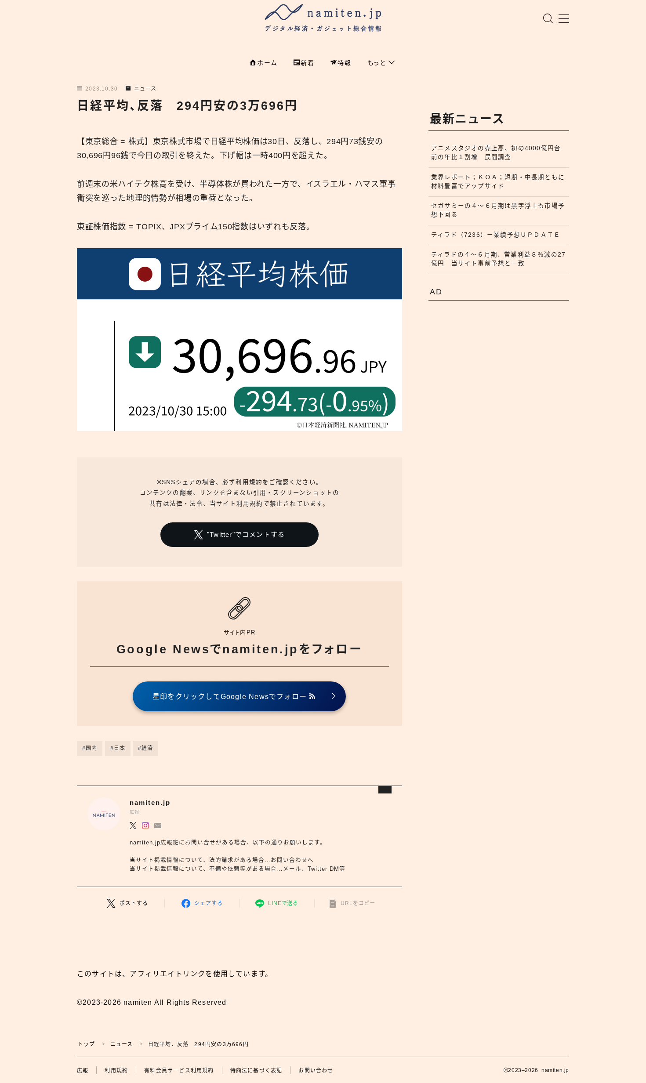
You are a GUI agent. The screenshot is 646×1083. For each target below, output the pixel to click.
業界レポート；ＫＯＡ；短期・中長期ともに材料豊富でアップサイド (498, 181)
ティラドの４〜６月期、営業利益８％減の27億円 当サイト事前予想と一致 (498, 259)
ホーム (267, 62)
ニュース (145, 88)
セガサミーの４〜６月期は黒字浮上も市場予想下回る (498, 210)
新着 (308, 62)
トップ (86, 1044)
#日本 (118, 748)
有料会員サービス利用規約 (179, 1071)
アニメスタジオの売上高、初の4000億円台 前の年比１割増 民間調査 (499, 152)
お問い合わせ (315, 1071)
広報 (82, 1071)
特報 (345, 62)
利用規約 (116, 1071)
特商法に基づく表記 (256, 1071)
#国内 (90, 748)
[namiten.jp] (323, 19)
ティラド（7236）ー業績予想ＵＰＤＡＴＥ (495, 235)
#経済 (145, 748)
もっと (377, 62)
